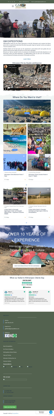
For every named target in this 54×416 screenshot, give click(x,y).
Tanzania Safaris (15, 134)
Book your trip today (10, 407)
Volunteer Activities (7, 361)
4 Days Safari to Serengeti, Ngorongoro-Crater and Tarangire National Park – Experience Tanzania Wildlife (14, 212)
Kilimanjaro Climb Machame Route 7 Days (14, 175)
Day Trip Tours (39, 145)
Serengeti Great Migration (39, 134)
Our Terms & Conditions (8, 349)
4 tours (39, 140)
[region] (27, 24)
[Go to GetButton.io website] (51, 414)
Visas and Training (7, 355)
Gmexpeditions (15, 413)
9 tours (27, 113)
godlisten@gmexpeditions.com (12, 328)
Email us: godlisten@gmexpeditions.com (38, 1)
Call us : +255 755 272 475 (24, 1)
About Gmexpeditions (7, 346)
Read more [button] (7, 303)
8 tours (14, 138)
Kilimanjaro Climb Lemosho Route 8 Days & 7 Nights (38, 175)
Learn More (27, 59)
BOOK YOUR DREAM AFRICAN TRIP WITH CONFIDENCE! (27, 265)
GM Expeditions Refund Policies (10, 352)
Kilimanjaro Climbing (27, 110)
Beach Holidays (15, 145)
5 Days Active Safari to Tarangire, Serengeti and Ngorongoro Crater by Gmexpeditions (38, 211)
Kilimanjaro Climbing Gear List (9, 358)
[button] (2, 23)
